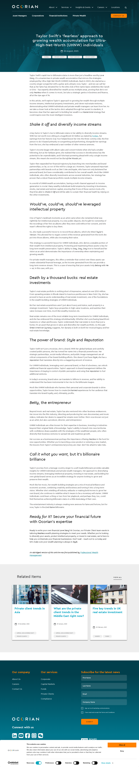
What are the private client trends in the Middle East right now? (69, 612)
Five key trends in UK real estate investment (107, 610)
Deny (122, 751)
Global (46, 57)
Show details (106, 763)
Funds (107, 636)
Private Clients (59, 57)
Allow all (122, 745)
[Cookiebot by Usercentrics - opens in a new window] (13, 763)
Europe (97, 636)
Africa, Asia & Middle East (25, 633)
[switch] (58, 763)
